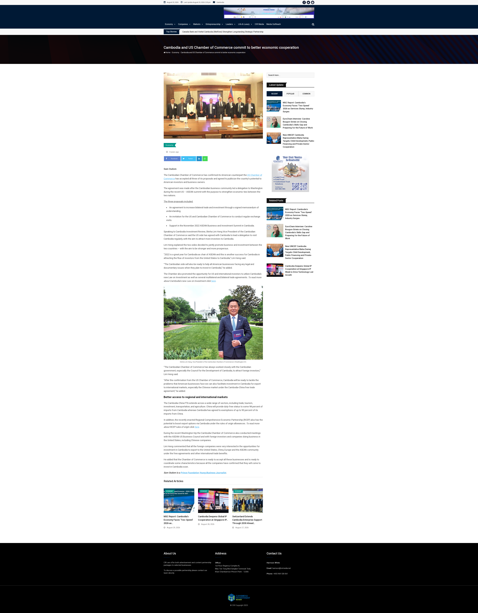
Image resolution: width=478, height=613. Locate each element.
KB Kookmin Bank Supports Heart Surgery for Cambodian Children (210, 32)
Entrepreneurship (213, 24)
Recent (274, 94)
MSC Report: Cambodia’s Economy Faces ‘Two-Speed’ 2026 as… (178, 519)
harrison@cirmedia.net (281, 568)
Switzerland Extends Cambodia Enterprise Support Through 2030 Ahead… (247, 519)
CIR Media (259, 24)
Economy (169, 24)
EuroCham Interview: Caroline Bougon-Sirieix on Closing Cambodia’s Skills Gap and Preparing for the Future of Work (298, 232)
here (213, 281)
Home (167, 52)
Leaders (229, 24)
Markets (196, 24)
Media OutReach (273, 24)
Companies (183, 24)
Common (306, 94)
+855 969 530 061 (280, 574)
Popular (290, 94)
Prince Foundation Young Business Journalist (203, 472)
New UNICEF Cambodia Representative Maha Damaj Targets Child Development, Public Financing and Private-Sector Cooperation (298, 141)
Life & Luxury (244, 24)
